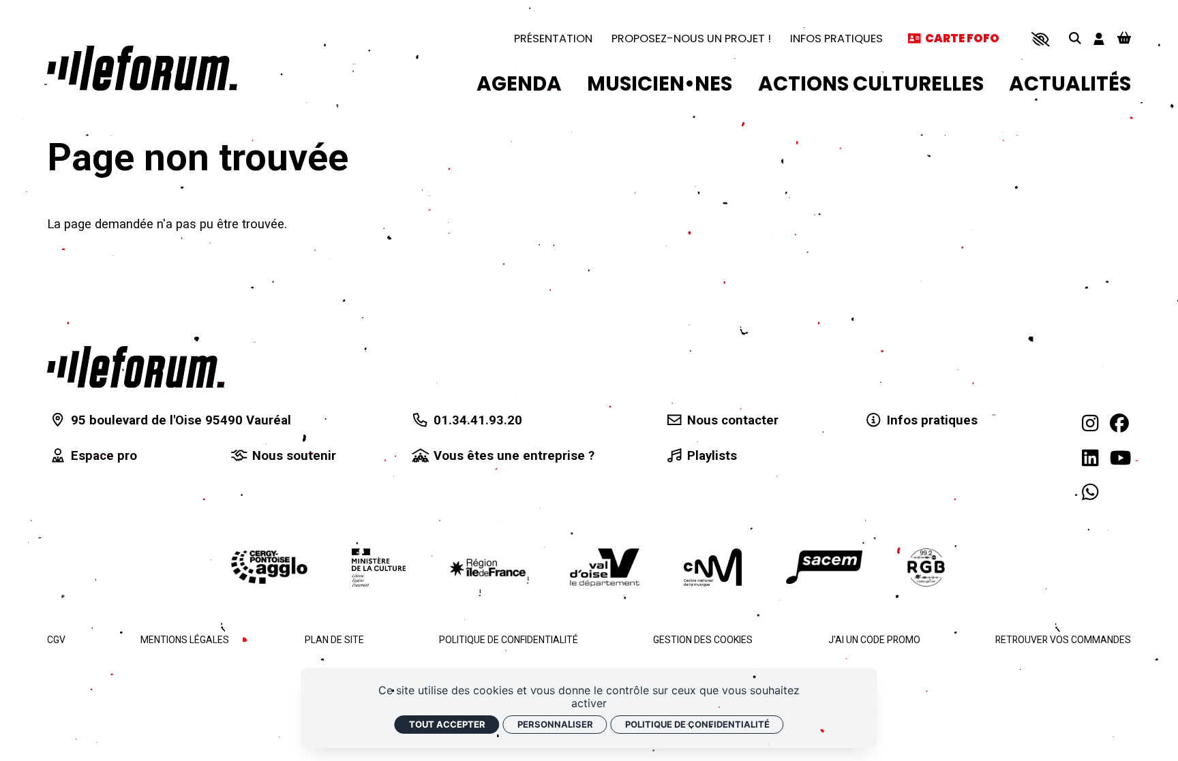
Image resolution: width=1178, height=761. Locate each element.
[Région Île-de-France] (488, 567)
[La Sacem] (824, 567)
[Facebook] (1119, 423)
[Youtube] (1120, 458)
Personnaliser (555, 724)
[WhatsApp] (1090, 493)
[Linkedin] (1090, 458)
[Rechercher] (1075, 39)
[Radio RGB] (927, 567)
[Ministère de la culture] (379, 567)
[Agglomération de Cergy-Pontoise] (269, 567)
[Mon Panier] (1124, 39)
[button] (1040, 38)
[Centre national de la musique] (713, 567)
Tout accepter (447, 724)
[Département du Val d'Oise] (604, 567)
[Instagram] (1090, 423)
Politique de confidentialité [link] (697, 724)
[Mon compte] (1098, 39)
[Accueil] (142, 68)
